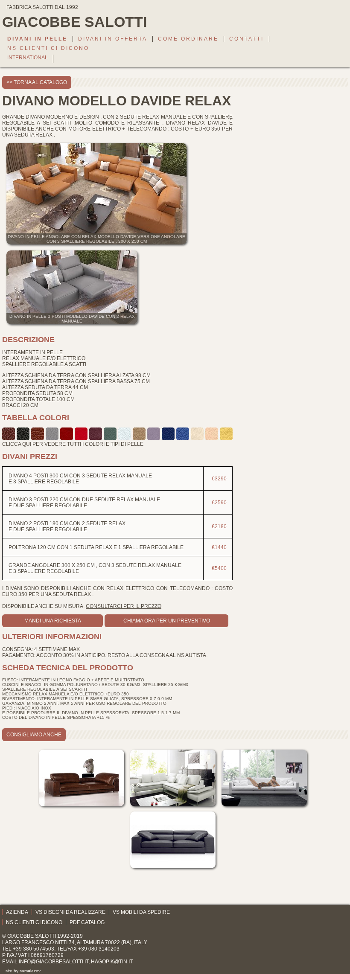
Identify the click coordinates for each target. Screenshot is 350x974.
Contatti (246, 39)
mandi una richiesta (52, 621)
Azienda (17, 912)
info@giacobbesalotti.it (53, 962)
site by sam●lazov (23, 970)
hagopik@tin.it (112, 962)
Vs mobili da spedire (141, 912)
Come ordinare (188, 39)
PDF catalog (87, 922)
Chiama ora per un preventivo (166, 621)
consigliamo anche (33, 735)
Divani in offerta (112, 39)
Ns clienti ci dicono (48, 48)
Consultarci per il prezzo (123, 606)
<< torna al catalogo (36, 82)
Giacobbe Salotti (31, 936)
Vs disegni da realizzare (70, 912)
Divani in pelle (37, 39)
